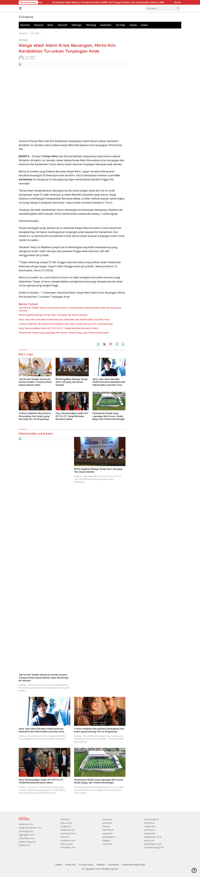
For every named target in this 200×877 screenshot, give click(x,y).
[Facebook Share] (98, 344)
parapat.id (107, 833)
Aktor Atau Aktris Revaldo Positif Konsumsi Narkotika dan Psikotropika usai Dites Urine (64, 319)
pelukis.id (65, 819)
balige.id (106, 840)
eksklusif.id (149, 833)
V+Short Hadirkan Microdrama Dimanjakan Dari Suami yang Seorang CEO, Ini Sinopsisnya (66, 323)
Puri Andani (30, 56)
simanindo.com (26, 838)
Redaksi (101, 864)
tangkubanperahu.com (30, 827)
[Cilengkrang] (26, 16)
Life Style (120, 25)
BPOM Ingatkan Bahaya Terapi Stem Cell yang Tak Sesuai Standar (53, 315)
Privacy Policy (86, 864)
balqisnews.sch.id (152, 836)
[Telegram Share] (117, 344)
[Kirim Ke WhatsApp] (123, 344)
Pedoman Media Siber (133, 864)
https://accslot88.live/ (141, 33)
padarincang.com (27, 841)
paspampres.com (153, 843)
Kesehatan (105, 25)
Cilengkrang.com (109, 868)
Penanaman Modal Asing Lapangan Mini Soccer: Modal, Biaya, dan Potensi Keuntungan (64, 332)
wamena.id (107, 829)
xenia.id (106, 826)
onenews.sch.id (68, 833)
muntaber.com (68, 847)
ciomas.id (107, 843)
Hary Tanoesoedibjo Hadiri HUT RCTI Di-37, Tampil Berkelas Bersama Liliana (58, 328)
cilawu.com (149, 826)
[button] (178, 8)
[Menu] (21, 8)
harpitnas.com (68, 829)
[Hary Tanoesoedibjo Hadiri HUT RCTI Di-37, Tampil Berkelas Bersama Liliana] (72, 401)
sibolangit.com (26, 831)
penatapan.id (108, 836)
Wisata (133, 25)
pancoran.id (66, 822)
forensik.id (149, 822)
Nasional (38, 25)
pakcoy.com (67, 843)
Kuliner (144, 25)
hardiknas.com (68, 840)
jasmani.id (149, 829)
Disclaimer (113, 864)
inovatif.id (107, 822)
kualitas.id (65, 826)
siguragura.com (26, 834)
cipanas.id (107, 819)
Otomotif (62, 25)
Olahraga (77, 25)
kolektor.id (24, 845)
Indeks (58, 864)
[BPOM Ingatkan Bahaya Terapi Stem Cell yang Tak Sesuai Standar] (72, 367)
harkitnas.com (26, 824)
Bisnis (50, 25)
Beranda (25, 25)
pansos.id (149, 840)
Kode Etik (70, 864)
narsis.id (65, 836)
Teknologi (91, 25)
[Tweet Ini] (104, 344)
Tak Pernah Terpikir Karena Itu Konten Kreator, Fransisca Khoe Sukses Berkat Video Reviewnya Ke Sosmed (70, 309)
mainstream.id (151, 819)
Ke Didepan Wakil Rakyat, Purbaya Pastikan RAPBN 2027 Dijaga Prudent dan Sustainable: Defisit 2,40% (88, 2)
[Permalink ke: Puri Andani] (21, 57)
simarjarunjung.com (154, 847)
